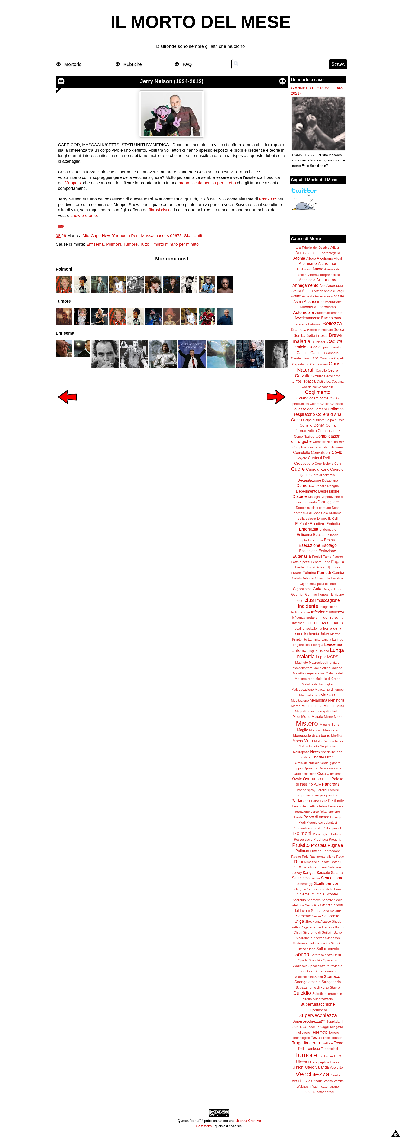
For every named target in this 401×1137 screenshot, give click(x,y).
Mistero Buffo (329, 724)
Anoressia (334, 285)
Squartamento (325, 971)
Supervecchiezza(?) (308, 1021)
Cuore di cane (317, 469)
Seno (325, 905)
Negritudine (328, 746)
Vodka (328, 1081)
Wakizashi (304, 1086)
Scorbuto (299, 900)
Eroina (329, 540)
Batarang (315, 324)
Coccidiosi (309, 387)
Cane (314, 358)
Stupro (335, 987)
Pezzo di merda (316, 817)
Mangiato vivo (309, 695)
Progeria (335, 839)
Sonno (301, 954)
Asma (298, 302)
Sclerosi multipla (310, 894)
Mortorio (72, 64)
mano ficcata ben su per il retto (207, 182)
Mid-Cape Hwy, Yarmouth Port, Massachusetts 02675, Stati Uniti (142, 235)
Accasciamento (308, 253)
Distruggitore (328, 502)
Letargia (317, 645)
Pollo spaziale (333, 828)
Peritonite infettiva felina (309, 806)
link (61, 226)
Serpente (303, 916)
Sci (309, 889)
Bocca (339, 329)
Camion (303, 353)
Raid (305, 856)
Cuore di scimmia (322, 475)
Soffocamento (327, 949)
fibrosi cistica (161, 210)
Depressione (328, 491)
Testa (315, 1037)
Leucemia (333, 644)
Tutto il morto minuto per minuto (169, 244)
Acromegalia (331, 253)
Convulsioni (321, 452)
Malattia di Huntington (318, 684)
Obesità (317, 757)
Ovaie (297, 779)
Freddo (296, 573)
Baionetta (300, 324)
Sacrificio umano (315, 867)
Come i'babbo (304, 436)
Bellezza (332, 323)
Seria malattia (331, 911)
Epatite (319, 534)
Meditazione (300, 700)
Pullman (302, 851)
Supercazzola (323, 999)
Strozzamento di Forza (312, 987)
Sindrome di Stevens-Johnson (318, 938)
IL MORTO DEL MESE (200, 22)
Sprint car (307, 971)
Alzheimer (327, 263)
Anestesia (307, 280)
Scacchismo (332, 878)
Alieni (338, 258)
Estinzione (327, 551)
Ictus (308, 600)
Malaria (336, 668)
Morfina (336, 736)
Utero (309, 1067)
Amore (317, 269)
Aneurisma (326, 279)
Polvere (336, 834)
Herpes (323, 594)
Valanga (322, 1067)
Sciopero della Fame (327, 889)
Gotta (338, 589)
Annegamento (305, 285)
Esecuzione (309, 545)
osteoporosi (325, 1092)
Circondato (332, 376)
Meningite (336, 700)
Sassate (323, 872)
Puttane (315, 851)
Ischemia (311, 633)
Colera (315, 404)
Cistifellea (324, 381)
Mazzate (328, 695)
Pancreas (331, 784)
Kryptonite (299, 639)
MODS (332, 657)
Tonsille (337, 1038)
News (315, 752)
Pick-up (335, 817)
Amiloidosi (304, 269)
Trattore (327, 1043)
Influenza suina (330, 617)
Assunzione (333, 302)
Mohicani (315, 730)
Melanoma (318, 700)
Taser (311, 1027)
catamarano (330, 1086)
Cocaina (338, 381)
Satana (337, 872)
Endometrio (327, 529)
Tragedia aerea (306, 1042)
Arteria (307, 291)
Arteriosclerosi (324, 291)
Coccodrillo (325, 387)
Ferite (299, 567)
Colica (325, 404)
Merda (296, 706)
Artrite (296, 296)
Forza (336, 567)
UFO (337, 1056)
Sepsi (315, 910)
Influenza (336, 612)
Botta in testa (317, 335)
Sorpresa (317, 955)
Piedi (302, 822)
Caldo (312, 347)
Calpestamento (329, 347)
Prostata (319, 845)
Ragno (296, 856)
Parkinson (300, 800)
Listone (323, 651)
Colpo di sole (334, 420)
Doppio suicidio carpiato (313, 507)
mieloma (308, 1091)
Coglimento (317, 392)
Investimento (331, 622)
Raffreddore (331, 851)
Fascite (337, 556)
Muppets (73, 182)
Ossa (321, 773)
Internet (298, 623)
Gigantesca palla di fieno (318, 584)
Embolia (333, 524)
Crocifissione (324, 463)
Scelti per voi (326, 883)
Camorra (317, 353)
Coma (318, 425)
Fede (326, 562)
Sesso (316, 916)
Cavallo (321, 370)
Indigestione (328, 607)
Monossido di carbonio (311, 735)
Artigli (340, 291)
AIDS (334, 247)
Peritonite (336, 801)
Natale (303, 746)
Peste (298, 817)
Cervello (302, 375)
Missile (317, 716)
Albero (311, 258)
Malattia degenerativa (309, 673)
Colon (296, 419)
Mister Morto (333, 716)
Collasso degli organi (309, 409)
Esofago (329, 545)
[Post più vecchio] (276, 407)
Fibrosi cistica (315, 567)
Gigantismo (302, 589)
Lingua (312, 651)
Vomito (339, 1081)
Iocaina (299, 628)
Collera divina (328, 414)
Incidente (308, 606)
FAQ (187, 64)
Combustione (329, 430)
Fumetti (324, 572)
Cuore (298, 469)
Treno (338, 1043)
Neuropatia (301, 752)
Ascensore (322, 296)
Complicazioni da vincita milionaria (317, 447)
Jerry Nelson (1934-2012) (172, 81)
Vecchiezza (312, 1074)
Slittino (301, 949)
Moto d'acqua (324, 741)
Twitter (328, 1056)
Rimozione (312, 862)
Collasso (336, 404)
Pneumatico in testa (307, 828)
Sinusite (337, 943)
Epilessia (332, 535)
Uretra (334, 1062)
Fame (327, 556)
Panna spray (306, 790)
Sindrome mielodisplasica (311, 943)
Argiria (296, 291)
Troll (301, 1048)
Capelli (339, 358)
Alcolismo (325, 258)
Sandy (297, 873)
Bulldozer (318, 342)
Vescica (298, 1081)
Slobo (311, 949)
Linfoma (298, 650)
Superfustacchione (317, 1004)
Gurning (311, 594)
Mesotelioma (312, 706)
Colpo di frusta (313, 420)
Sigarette (308, 927)
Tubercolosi (329, 1048)
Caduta (334, 341)
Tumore (130, 244)
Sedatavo (314, 900)
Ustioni (298, 1067)
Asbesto (308, 296)
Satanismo (301, 878)
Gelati (296, 578)
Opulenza (311, 768)
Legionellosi (301, 645)
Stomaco (332, 976)
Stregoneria (331, 982)
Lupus (321, 657)
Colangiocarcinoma (312, 398)
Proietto (301, 845)
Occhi (330, 757)
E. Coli (333, 518)
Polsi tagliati (321, 834)
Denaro (320, 486)
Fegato (337, 561)
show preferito (84, 215)
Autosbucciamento (328, 313)
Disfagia (314, 497)
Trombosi (312, 1048)
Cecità (333, 370)
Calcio (300, 347)
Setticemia (330, 916)
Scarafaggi (305, 884)
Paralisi (321, 790)
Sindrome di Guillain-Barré (322, 932)
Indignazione (300, 612)
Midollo (329, 706)
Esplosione (308, 551)
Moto (308, 740)
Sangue (309, 872)
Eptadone (307, 540)
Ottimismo (334, 774)
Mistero (307, 723)
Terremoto (319, 1032)
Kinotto (335, 634)
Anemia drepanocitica (324, 275)
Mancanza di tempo (329, 689)
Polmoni (113, 244)
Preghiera (321, 839)
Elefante (302, 524)
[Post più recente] (67, 407)
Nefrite (314, 746)
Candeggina (300, 358)
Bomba (299, 335)
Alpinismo (308, 263)
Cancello (332, 353)
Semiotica (312, 905)
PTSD (326, 779)
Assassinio (314, 301)
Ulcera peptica (318, 1062)
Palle (317, 784)
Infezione (319, 612)
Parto (315, 801)
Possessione (303, 839)
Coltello (306, 425)
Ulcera (301, 1062)
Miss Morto (301, 716)
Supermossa (317, 1010)
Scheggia (299, 889)
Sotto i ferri (333, 955)
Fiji (328, 567)
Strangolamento (307, 982)
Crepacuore (304, 463)
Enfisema (95, 244)
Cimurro (317, 376)
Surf (295, 1027)
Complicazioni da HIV (328, 442)
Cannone (326, 358)
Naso (339, 741)
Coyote (302, 458)
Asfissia (337, 296)
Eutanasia (301, 556)
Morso (298, 741)
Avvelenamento (307, 318)
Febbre (316, 562)
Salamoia (335, 867)
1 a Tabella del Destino (313, 247)
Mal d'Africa (321, 668)
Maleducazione (302, 689)
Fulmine (309, 572)
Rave (340, 856)
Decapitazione (309, 480)
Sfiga (299, 921)
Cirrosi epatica (304, 381)
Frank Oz (267, 199)
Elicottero (317, 524)
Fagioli (317, 556)
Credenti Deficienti (323, 458)
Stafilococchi (304, 977)
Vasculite (336, 1067)
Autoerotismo (325, 307)
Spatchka (315, 960)
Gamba (338, 572)
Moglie (302, 730)
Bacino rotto (331, 318)
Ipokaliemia (313, 628)
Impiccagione (327, 600)
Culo (337, 463)
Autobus (306, 307)
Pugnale (335, 845)
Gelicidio (307, 578)
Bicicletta (298, 329)
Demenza (305, 485)
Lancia (326, 639)
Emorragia (308, 529)
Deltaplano (330, 480)
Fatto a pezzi (300, 562)
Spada (303, 960)
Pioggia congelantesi (322, 822)
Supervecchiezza (317, 1015)
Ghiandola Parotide (329, 578)
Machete (301, 662)
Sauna (315, 878)
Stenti (318, 977)
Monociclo (330, 730)
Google (328, 589)
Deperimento (306, 491)
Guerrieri (297, 594)
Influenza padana (304, 617)
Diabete (299, 496)
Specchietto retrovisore (325, 966)
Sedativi (327, 900)
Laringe (337, 639)
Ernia (319, 540)
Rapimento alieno (322, 856)
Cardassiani (319, 364)
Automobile (303, 312)
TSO (302, 1027)
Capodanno (300, 364)
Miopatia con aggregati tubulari (317, 711)
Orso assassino (305, 774)
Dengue (333, 486)
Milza (340, 706)
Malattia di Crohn (327, 678)
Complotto (301, 452)
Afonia (299, 258)
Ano (322, 285)
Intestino (311, 623)
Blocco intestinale (320, 330)
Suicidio (302, 993)
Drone (322, 518)
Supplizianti (334, 1021)
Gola (317, 588)
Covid (337, 452)
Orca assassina (330, 768)
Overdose (312, 778)
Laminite (314, 639)
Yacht (316, 1086)
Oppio (298, 768)
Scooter (331, 894)
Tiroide (326, 1038)
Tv (321, 1056)
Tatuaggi (322, 1027)
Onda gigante (330, 763)
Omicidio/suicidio (307, 763)
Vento (335, 1075)
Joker (324, 633)
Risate (325, 862)
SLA (297, 867)
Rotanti (336, 862)
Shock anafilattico (318, 921)
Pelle (323, 801)
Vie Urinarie (314, 1081)
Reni (298, 861)
